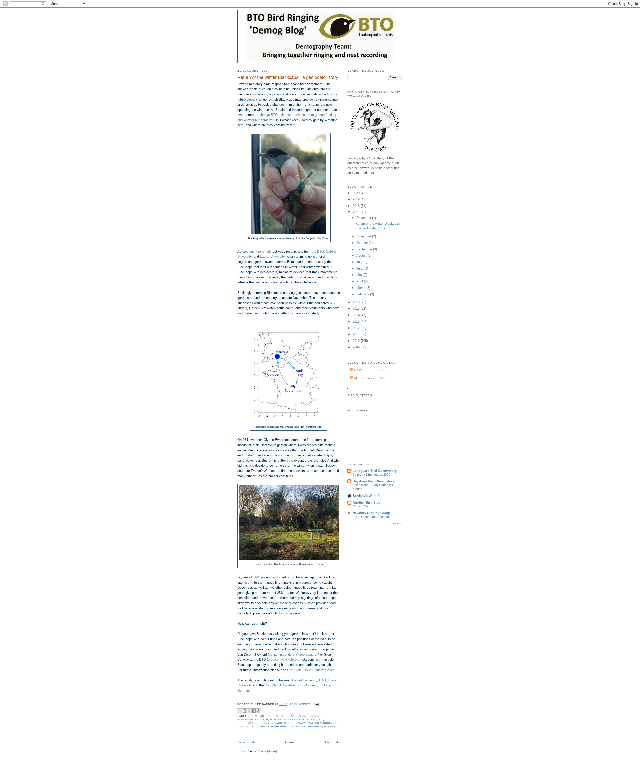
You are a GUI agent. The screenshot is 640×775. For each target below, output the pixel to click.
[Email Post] (316, 704)
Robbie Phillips (281, 726)
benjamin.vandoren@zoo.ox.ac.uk (293, 654)
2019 (357, 199)
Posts (358, 370)
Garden (308, 719)
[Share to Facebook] (254, 710)
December (364, 218)
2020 (357, 193)
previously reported (256, 251)
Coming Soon (362, 506)
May (360, 275)
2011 (357, 334)
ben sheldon (282, 716)
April (360, 281)
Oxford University (304, 680)
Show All (397, 523)
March (361, 288)
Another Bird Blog (367, 502)
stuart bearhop (309, 726)
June (360, 268)
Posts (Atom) (267, 751)
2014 (357, 315)
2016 (357, 302)
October (362, 243)
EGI (265, 719)
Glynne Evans (271, 723)
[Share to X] (249, 710)
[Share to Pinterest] (258, 710)
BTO (320, 251)
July (360, 262)
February (363, 294)
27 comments (300, 704)
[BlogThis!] (244, 710)
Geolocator (248, 723)
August (362, 255)
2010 (357, 341)
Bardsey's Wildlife (366, 496)
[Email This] (239, 710)
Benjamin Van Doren (311, 716)
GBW (255, 577)
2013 (357, 321)
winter (330, 726)
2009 (357, 347)
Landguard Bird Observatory (375, 471)
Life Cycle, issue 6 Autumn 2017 (310, 670)
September (364, 249)
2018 (357, 206)
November (364, 236)
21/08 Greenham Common (371, 517)
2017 (357, 212)
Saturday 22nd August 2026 (371, 474)
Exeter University (272, 256)
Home (289, 742)
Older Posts (331, 742)
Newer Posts (247, 742)
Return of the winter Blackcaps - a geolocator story (288, 77)
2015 (357, 308)
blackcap (245, 719)
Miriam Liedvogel (252, 726)
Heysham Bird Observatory (373, 481)
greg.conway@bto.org (284, 659)
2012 (357, 328)
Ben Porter (260, 716)
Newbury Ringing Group (371, 513)
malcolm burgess (323, 723)
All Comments (363, 378)
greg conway (295, 723)
